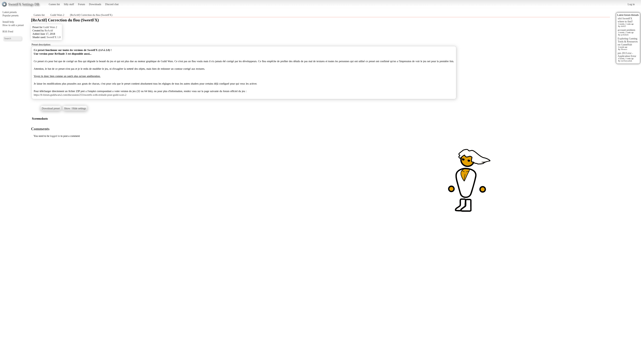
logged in (55, 136)
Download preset (51, 108)
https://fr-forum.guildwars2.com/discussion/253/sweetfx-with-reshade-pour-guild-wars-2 (80, 94)
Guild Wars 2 (57, 15)
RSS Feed (8, 31)
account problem (626, 30)
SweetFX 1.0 (54, 37)
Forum (81, 4)
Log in (631, 4)
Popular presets (11, 15)
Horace (624, 49)
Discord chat (112, 4)
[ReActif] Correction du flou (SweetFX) (91, 15)
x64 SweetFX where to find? (625, 20)
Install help (8, 21)
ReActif (49, 30)
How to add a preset (13, 25)
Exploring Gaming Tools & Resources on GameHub (628, 41)
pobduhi (625, 34)
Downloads (95, 4)
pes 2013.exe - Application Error (627, 54)
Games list (54, 4)
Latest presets (10, 12)
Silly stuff (69, 4)
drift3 (623, 26)
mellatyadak (626, 60)
